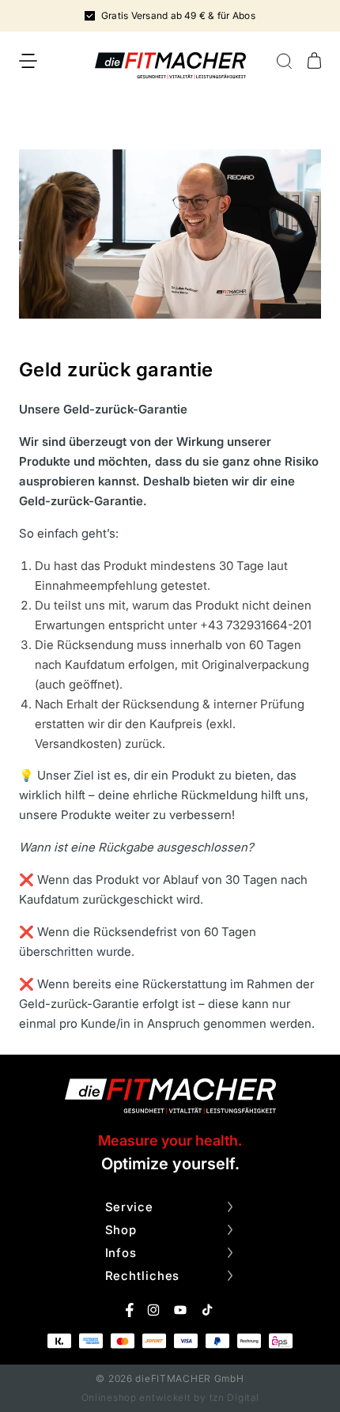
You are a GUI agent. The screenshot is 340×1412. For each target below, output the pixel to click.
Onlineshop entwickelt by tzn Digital (170, 1397)
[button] (28, 61)
